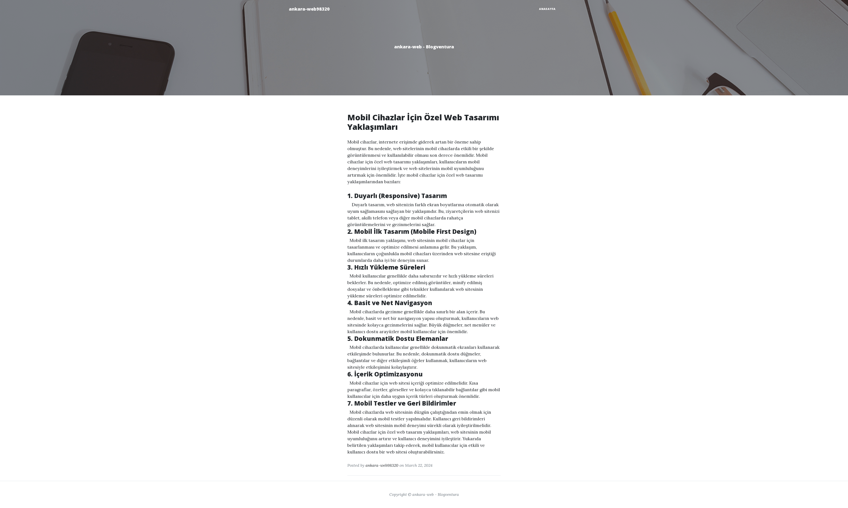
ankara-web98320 (309, 9)
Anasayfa (547, 9)
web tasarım (409, 432)
